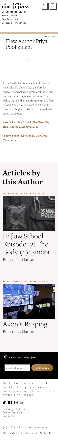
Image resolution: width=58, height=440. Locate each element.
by (28, 433)
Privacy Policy (14, 409)
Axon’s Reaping (25, 323)
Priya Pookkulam (18, 259)
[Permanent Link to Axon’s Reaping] (29, 318)
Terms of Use (12, 412)
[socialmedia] (4, 403)
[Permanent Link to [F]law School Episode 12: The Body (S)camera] (29, 230)
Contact (8, 416)
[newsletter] (22, 403)
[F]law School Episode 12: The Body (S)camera (26, 243)
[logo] (16, 8)
